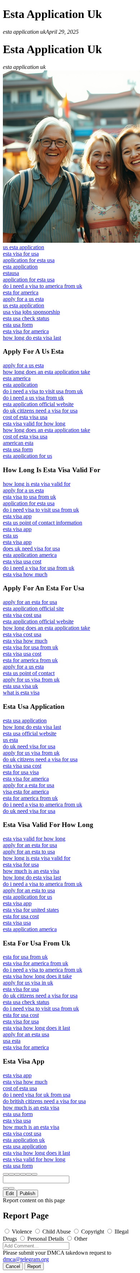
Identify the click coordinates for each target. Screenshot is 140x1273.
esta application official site (33, 608)
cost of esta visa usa (25, 417)
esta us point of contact (29, 673)
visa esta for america (26, 792)
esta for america (20, 292)
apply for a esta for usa (28, 785)
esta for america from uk (30, 660)
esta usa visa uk (20, 686)
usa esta (11, 1041)
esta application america (30, 555)
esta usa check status (26, 318)
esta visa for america (26, 331)
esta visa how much (25, 574)
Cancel (13, 1266)
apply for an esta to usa (29, 852)
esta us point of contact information (42, 523)
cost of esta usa (20, 1088)
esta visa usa (17, 923)
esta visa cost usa (22, 615)
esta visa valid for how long (34, 424)
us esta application (23, 247)
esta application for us (27, 456)
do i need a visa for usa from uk (38, 568)
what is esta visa (21, 692)
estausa (11, 273)
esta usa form (18, 325)
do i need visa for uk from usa (36, 1095)
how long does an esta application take (46, 372)
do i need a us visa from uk (33, 398)
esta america (17, 378)
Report (34, 1266)
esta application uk (24, 1140)
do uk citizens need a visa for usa (40, 411)
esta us (10, 536)
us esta (10, 740)
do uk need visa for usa (29, 746)
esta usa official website (29, 733)
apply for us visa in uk (28, 983)
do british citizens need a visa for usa (44, 1101)
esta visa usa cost (22, 561)
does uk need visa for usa (31, 548)
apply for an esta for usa (30, 602)
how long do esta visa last (32, 338)
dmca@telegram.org (26, 1259)
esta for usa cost (21, 916)
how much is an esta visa (31, 871)
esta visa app (17, 516)
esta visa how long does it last (36, 1028)
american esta (18, 443)
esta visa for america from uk (35, 963)
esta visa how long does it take (37, 976)
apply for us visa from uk (31, 680)
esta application (20, 267)
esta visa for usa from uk (30, 647)
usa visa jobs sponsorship (31, 312)
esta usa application (25, 720)
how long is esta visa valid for (36, 484)
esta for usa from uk (25, 957)
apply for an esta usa (26, 1034)
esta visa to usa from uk (29, 497)
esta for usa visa (21, 772)
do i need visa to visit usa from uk (41, 510)
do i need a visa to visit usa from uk (43, 391)
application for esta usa (29, 260)
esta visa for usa (21, 254)
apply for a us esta (23, 299)
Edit (10, 1193)
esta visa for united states (31, 910)
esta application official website (38, 404)
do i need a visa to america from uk (42, 286)
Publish (27, 1193)
